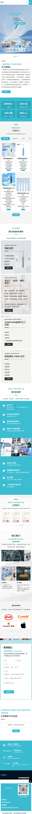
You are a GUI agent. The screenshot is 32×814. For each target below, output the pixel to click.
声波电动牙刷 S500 (23, 193)
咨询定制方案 (8, 23)
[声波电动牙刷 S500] (23, 185)
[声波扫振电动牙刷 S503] (8, 150)
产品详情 (8, 170)
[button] (13, 525)
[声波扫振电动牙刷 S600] (23, 150)
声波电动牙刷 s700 (9, 188)
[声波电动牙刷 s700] (8, 179)
